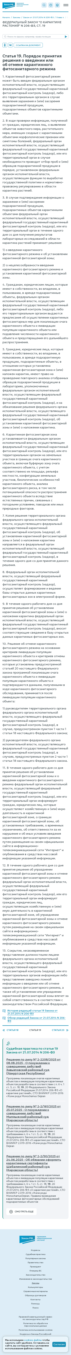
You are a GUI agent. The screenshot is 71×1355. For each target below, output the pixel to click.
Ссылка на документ (28, 45)
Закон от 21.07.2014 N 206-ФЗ (38, 17)
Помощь (35, 1303)
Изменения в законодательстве (35, 1279)
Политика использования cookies (36, 1330)
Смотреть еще (24, 1211)
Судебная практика (35, 1254)
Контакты (35, 1299)
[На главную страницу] (15, 5)
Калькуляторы (35, 1287)
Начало (6, 17)
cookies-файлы (33, 1340)
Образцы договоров (35, 1295)
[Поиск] (44, 5)
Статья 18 (12, 1030)
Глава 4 (60, 17)
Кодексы (35, 1250)
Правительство (35, 1262)
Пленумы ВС (35, 1270)
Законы (16, 17)
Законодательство (35, 1275)
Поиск (36, 1307)
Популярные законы (35, 1258)
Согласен (59, 1344)
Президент (35, 1266)
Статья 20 (58, 1030)
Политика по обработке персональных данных (35, 1324)
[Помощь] (50, 5)
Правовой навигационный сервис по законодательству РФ (35, 1318)
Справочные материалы (35, 1291)
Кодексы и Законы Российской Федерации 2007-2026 (35, 1335)
